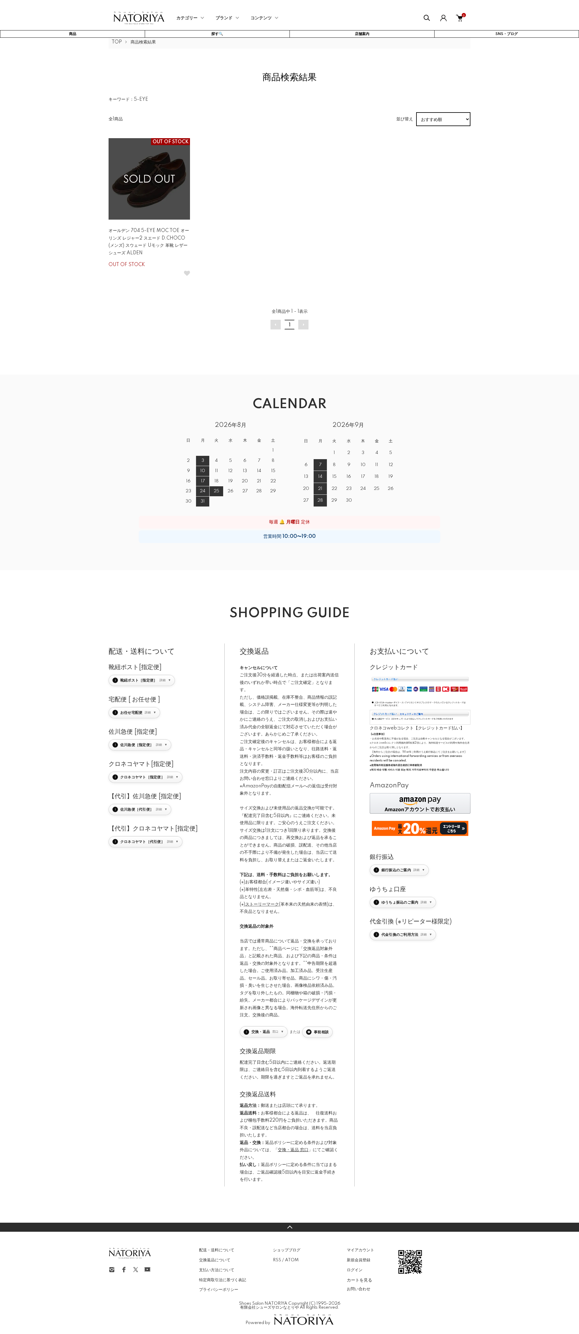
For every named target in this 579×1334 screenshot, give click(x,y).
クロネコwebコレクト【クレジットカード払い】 (417, 728)
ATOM (292, 1260)
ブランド (224, 18)
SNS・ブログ (506, 34)
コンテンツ (261, 18)
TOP (117, 42)
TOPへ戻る (289, 1227)
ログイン (354, 1270)
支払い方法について (216, 1270)
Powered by (257, 1323)
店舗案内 (362, 34)
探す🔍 (217, 34)
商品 (72, 34)
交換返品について (214, 1260)
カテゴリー (187, 18)
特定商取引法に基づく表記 (222, 1280)
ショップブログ (286, 1250)
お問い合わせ (358, 1289)
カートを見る (359, 1280)
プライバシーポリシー (218, 1290)
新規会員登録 (358, 1260)
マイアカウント (360, 1250)
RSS (277, 1260)
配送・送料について (216, 1250)
